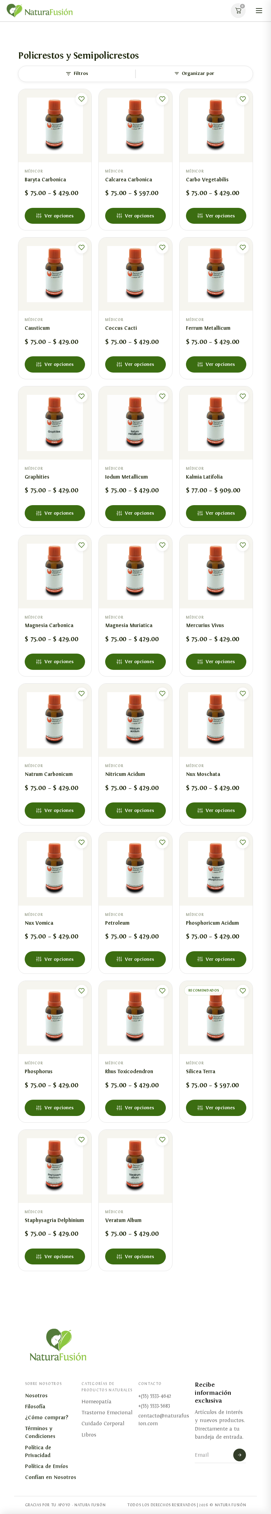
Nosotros (36, 1395)
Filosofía (35, 1406)
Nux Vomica (39, 923)
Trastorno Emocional (107, 1412)
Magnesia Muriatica (128, 625)
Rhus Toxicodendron (129, 1071)
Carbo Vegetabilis (207, 179)
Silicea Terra (200, 1071)
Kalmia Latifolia (204, 477)
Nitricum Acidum (125, 774)
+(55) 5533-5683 (154, 1406)
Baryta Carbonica (45, 179)
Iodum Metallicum (126, 477)
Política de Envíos (46, 1466)
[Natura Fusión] (39, 11)
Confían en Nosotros (50, 1477)
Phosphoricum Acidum (212, 923)
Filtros (81, 73)
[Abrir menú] (259, 10)
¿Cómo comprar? (46, 1417)
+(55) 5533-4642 (154, 1396)
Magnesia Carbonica (49, 625)
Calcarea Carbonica (128, 179)
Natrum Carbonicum (49, 774)
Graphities (37, 477)
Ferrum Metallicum (208, 328)
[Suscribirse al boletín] (239, 1455)
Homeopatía (97, 1401)
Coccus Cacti (121, 328)
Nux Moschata (203, 774)
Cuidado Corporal (103, 1423)
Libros (89, 1435)
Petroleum (117, 923)
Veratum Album (123, 1220)
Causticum (37, 328)
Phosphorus (39, 1071)
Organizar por (198, 73)
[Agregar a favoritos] (82, 99)
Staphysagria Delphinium (54, 1220)
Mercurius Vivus (205, 625)
